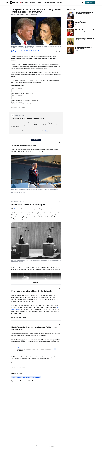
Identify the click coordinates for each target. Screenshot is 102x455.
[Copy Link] (60, 51)
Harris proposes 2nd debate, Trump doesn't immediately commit (25, 100)
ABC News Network (17, 445)
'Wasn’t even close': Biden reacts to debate (21, 90)
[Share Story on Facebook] (49, 51)
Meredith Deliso (25, 50)
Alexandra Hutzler (17, 50)
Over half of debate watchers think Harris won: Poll (22, 93)
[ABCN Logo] (14, 2)
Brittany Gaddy (14, 51)
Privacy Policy (23, 445)
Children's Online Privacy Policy (44, 445)
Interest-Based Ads (54, 445)
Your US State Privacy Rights (32, 445)
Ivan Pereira (32, 50)
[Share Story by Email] (56, 51)
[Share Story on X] (53, 51)
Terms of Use (72, 445)
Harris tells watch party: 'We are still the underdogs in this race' (25, 104)
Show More (35, 282)
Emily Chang (38, 50)
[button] (7, 2)
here (46, 131)
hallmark (17, 209)
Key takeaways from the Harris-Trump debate (21, 97)
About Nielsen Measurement (64, 445)
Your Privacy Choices (80, 445)
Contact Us (86, 445)
